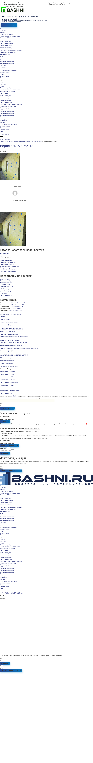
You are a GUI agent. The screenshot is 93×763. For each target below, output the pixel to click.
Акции (2, 78)
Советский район (5, 279)
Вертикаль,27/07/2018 (16, 145)
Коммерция (3, 67)
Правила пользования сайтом (9, 322)
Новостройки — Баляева (7, 371)
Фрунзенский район (6, 283)
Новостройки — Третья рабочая (9, 390)
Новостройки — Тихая (6, 388)
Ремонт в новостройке (6, 363)
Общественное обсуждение (8, 271)
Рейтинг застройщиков (6, 34)
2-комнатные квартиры (7, 60)
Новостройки (4, 40)
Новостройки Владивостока (8, 43)
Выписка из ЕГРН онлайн (7, 38)
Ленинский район (5, 284)
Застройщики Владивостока (14, 354)
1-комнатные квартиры (7, 58)
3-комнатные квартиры (7, 61)
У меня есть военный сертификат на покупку (14, 438)
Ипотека (2, 69)
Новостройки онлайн (6, 49)
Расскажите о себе (6, 433)
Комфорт (8, 351)
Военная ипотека (5, 72)
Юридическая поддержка (7, 331)
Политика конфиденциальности (9, 325)
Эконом (2, 351)
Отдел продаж (4, 76)
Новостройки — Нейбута (7, 377)
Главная (2, 29)
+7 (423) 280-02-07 (5, 134)
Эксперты (3, 31)
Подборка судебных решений (9, 334)
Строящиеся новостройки (22, 348)
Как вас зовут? (5, 416)
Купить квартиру (5, 54)
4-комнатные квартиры (7, 63)
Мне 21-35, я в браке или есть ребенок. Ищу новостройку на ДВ (22, 436)
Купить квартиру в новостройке (9, 366)
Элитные (14, 351)
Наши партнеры (5, 319)
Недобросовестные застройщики (10, 36)
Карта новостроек (5, 41)
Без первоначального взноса (8, 70)
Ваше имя (3, 448)
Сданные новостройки (6, 348)
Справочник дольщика (11, 328)
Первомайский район (6, 286)
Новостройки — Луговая (7, 374)
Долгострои (3, 293)
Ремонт (2, 74)
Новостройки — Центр (6, 393)
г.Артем (2, 288)
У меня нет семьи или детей (39, 438)
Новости (2, 32)
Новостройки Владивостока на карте (11, 345)
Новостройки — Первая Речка (9, 382)
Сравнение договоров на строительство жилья (14, 336)
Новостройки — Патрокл (7, 380)
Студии (2, 56)
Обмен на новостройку (7, 358)
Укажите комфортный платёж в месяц (12, 431)
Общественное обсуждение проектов (11, 50)
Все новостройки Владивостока (9, 292)
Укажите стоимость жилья (8, 426)
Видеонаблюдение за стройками (9, 266)
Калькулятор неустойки (7, 268)
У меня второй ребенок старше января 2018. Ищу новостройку (64, 436)
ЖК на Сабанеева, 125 (18, 303)
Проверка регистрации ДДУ (8, 52)
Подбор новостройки (6, 260)
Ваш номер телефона (7, 419)
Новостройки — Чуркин (7, 385)
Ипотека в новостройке (7, 360)
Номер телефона (5, 451)
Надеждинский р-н (5, 290)
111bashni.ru (15, 396)
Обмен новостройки (6, 47)
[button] (46, 80)
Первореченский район (7, 281)
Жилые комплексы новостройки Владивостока (13, 341)
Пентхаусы (3, 65)
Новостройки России (6, 45)
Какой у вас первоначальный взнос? (12, 428)
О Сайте (2, 316)
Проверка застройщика (7, 264)
